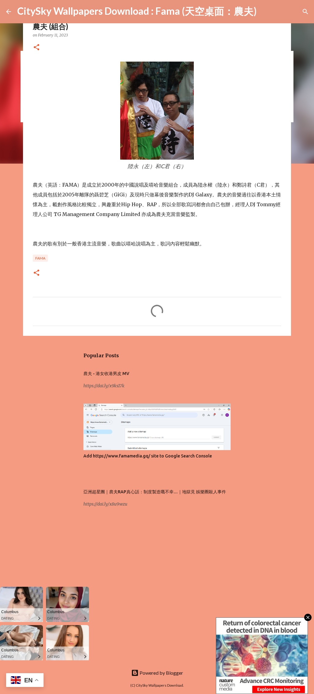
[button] (36, 48)
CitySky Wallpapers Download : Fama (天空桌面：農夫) (137, 11)
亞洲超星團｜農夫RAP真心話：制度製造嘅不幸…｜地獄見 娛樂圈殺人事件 (154, 491)
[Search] (265, 11)
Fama (40, 258)
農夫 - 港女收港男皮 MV (106, 373)
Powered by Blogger (161, 673)
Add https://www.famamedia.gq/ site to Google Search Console (147, 455)
